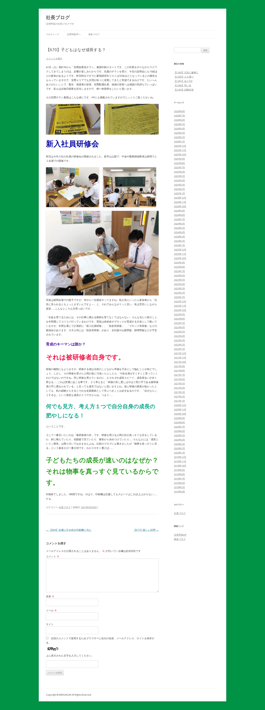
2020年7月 (179, 426)
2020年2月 (179, 448)
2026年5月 (179, 124)
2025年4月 (179, 180)
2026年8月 (179, 111)
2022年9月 (179, 314)
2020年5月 (179, 435)
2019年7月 (179, 478)
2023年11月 (180, 254)
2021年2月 (179, 396)
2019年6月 (179, 483)
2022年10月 (180, 310)
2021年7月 (179, 375)
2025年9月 (179, 158)
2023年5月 (179, 279)
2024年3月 (179, 236)
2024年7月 (179, 219)
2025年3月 (179, 184)
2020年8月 (179, 422)
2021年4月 (179, 387)
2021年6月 (179, 379)
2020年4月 (179, 439)
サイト (50, 624)
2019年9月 (179, 470)
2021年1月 (179, 400)
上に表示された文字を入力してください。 (70, 655)
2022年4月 (179, 336)
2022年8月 (179, 318)
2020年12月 (180, 405)
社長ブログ (58, 17)
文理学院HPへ (74, 34)
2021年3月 (179, 392)
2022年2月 (179, 344)
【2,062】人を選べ (184, 76)
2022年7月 (179, 323)
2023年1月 (179, 297)
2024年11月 (180, 202)
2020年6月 (179, 431)
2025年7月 (179, 167)
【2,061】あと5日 (183, 81)
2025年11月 (180, 150)
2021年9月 (179, 366)
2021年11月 (180, 357)
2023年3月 (179, 288)
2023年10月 (180, 258)
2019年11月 (180, 461)
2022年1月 (179, 349)
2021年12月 (180, 353)
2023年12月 (180, 249)
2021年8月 (179, 370)
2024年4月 (179, 232)
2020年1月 (179, 452)
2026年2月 (179, 137)
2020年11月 (180, 409)
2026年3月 (179, 133)
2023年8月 (179, 266)
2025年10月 (180, 154)
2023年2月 (179, 292)
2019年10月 (180, 465)
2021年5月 (179, 383)
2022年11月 (180, 305)
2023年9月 (179, 262)
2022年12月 (180, 301)
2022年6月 (179, 327)
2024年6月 (179, 223)
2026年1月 (179, 141)
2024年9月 (179, 210)
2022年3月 (179, 340)
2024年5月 (179, 228)
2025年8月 (179, 163)
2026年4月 (179, 128)
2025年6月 (179, 171)
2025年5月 (179, 176)
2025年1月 (179, 193)
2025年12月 (180, 145)
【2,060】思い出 (182, 85)
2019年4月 (179, 491)
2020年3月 (179, 444)
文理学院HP (180, 534)
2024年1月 (179, 245)
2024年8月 (179, 215)
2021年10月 (180, 362)
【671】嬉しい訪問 (146, 530)
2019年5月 (179, 487)
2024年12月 (180, 197)
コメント (52, 556)
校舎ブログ (94, 34)
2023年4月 (179, 284)
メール (51, 610)
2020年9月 (179, 418)
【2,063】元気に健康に (186, 72)
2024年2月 (179, 241)
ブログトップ (52, 34)
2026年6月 (179, 120)
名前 (50, 596)
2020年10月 (180, 413)
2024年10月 (180, 206)
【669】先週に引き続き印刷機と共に (68, 530)
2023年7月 (179, 271)
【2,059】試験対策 (184, 89)
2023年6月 (179, 275)
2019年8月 (179, 474)
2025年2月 (179, 189)
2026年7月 (179, 115)
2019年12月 (180, 457)
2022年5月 (179, 331)
